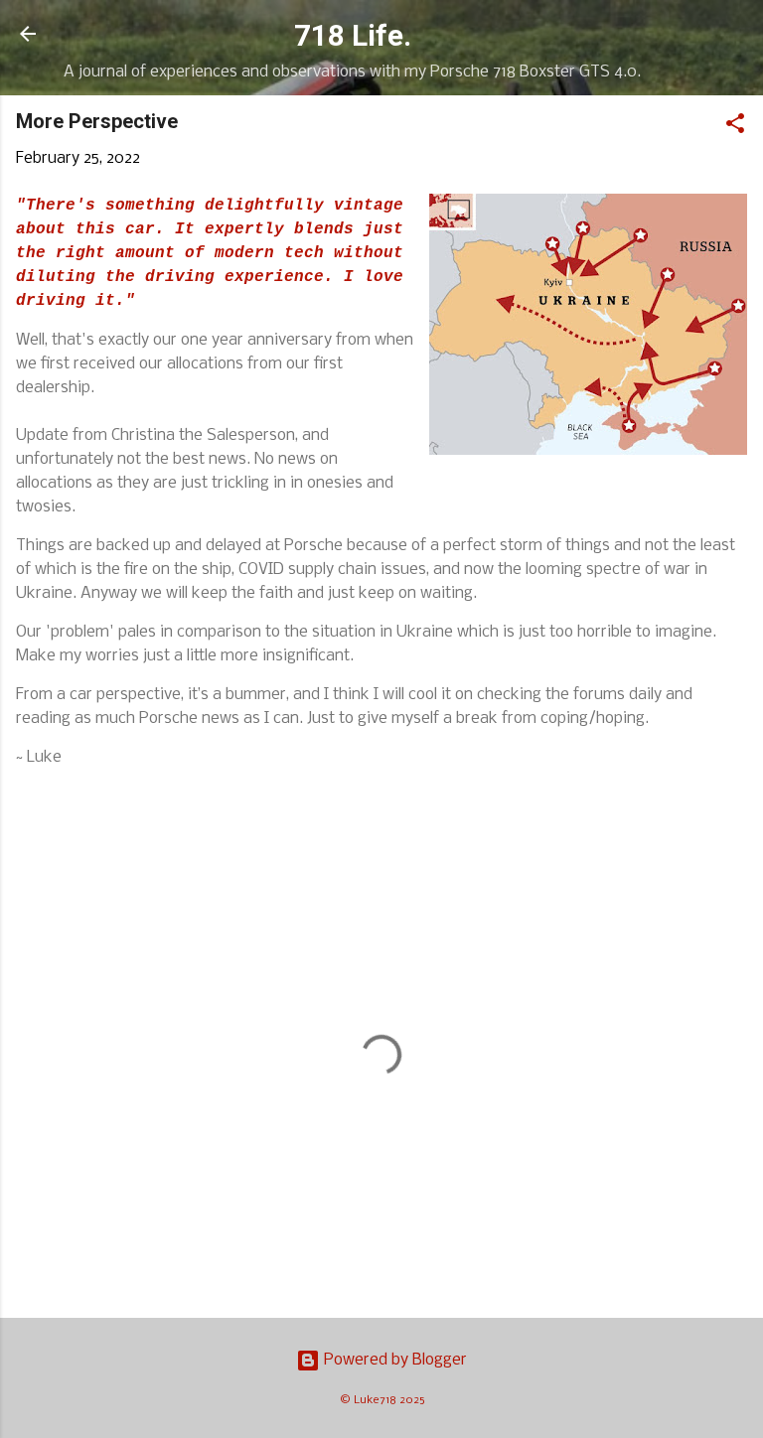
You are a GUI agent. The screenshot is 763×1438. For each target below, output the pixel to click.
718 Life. (352, 36)
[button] (735, 127)
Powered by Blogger (393, 1360)
